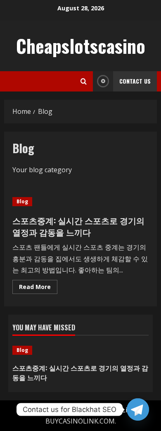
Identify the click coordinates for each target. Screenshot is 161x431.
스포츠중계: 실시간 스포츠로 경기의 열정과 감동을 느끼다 (78, 226)
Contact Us (135, 81)
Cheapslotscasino (80, 45)
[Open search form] (83, 81)
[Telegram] (138, 409)
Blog (22, 201)
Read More (38, 288)
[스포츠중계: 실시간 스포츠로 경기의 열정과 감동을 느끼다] (80, 350)
